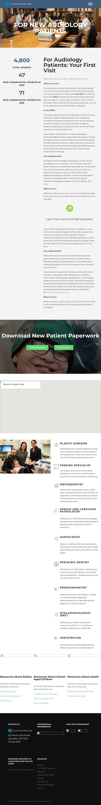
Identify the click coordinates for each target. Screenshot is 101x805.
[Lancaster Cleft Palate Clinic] (18, 4)
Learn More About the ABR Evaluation (69, 219)
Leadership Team (46, 775)
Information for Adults (76, 696)
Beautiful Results (45, 785)
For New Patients (46, 768)
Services (41, 771)
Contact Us (42, 781)
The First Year (5, 701)
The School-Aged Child (43, 698)
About (40, 765)
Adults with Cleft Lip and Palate (80, 691)
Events (40, 778)
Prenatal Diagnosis (8, 691)
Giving (40, 788)
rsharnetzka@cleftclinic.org (57, 292)
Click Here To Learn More (21, 770)
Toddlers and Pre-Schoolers (45, 694)
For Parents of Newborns (10, 696)
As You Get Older (41, 703)
